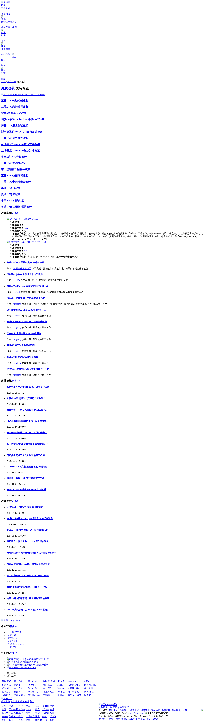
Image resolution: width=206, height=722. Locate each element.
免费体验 (5, 49)
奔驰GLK (6, 125)
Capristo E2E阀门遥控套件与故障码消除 (27, 466)
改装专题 (11, 81)
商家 (3, 32)
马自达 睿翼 (20, 695)
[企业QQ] (150, 713)
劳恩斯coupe (34, 695)
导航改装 (15, 194)
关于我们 (134, 710)
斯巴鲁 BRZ (73, 692)
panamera (72, 681)
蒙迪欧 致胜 (90, 688)
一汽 (44, 720)
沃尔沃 (53, 716)
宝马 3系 (6, 688)
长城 (20, 720)
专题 (8, 8)
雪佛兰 (5, 713)
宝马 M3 (47, 688)
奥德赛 (60, 695)
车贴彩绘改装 (22, 169)
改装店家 (15, 701)
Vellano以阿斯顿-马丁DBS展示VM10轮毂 (27, 609)
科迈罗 (87, 695)
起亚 (11, 720)
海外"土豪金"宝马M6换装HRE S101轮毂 (27, 587)
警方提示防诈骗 (179, 710)
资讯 (3, 19)
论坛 (3, 65)
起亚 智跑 (12, 647)
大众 (4, 706)
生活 (14, 27)
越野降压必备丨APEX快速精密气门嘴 (25, 478)
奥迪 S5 (32, 685)
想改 (8, 14)
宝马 (37, 706)
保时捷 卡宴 (49, 681)
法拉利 (5, 716)
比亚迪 (45, 713)
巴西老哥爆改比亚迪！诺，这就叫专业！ (27, 432)
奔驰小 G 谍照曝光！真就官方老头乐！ (26, 398)
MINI (60, 685)
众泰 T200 (12, 641)
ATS (26, 251)
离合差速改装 (35, 131)
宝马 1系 (32, 688)
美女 (3, 70)
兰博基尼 (30, 716)
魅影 (3, 78)
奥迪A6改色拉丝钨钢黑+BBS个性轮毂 (25, 262)
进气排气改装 (20, 138)
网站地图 (155, 710)
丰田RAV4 (7, 200)
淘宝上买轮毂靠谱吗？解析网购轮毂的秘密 (28, 598)
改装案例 (5, 701)
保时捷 (45, 706)
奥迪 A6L (47, 685)
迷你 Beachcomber (16, 644)
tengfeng (17, 304)
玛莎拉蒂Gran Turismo (14, 119)
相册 (3, 14)
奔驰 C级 (18, 681)
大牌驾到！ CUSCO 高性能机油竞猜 (25, 507)
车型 (3, 8)
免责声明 (166, 710)
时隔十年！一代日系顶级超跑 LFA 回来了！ (28, 410)
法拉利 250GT (14, 632)
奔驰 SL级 (6, 681)
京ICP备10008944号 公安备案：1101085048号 (138, 719)
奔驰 (20, 706)
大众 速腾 (33, 692)
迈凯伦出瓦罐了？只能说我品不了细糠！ (27, 455)
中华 (28, 720)
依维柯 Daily (13, 638)
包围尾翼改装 (20, 175)
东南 (52, 713)
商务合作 (5, 54)
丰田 (4, 709)
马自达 (21, 709)
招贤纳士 (145, 710)
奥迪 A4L (6, 685)
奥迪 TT (18, 685)
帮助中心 (113, 710)
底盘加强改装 (20, 125)
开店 (3, 41)
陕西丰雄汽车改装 (22, 268)
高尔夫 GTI (48, 692)
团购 (3, 46)
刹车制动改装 (18, 113)
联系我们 (124, 710)
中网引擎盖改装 (21, 181)
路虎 (37, 716)
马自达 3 (6, 695)
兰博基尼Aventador (12, 144)
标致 (37, 713)
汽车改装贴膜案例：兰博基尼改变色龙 (26, 298)
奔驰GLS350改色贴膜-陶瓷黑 (21, 345)
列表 (3, 35)
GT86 (86, 681)
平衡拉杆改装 (36, 119)
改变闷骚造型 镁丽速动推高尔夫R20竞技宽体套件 (31, 553)
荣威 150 (11, 635)
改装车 (4, 27)
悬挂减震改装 (20, 106)
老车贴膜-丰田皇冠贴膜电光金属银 (24, 333)
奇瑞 (52, 720)
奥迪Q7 (5, 188)
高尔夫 (17, 692)
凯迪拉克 (13, 716)
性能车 (4, 22)
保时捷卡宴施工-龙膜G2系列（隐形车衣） (27, 310)
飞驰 (26, 227)
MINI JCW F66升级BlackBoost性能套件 (26, 489)
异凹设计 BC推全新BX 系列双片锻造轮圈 (27, 530)
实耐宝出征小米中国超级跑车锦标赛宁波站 (28, 387)
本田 (28, 706)
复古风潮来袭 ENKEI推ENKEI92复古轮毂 (28, 575)
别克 (28, 713)
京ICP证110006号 (107, 719)
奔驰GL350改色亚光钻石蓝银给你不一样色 (28, 369)
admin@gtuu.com (136, 713)
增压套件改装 (32, 144)
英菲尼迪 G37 (74, 695)
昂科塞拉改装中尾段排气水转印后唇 (25, 274)
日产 (37, 709)
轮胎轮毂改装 (20, 100)
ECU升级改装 (19, 156)
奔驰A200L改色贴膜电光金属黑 (22, 357)
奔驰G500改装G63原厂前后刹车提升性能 (27, 321)
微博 (3, 59)
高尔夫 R (6, 692)
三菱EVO (6, 100)
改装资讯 (24, 701)
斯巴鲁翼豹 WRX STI (14, 131)
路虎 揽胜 (89, 692)
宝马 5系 (18, 688)
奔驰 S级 (32, 681)
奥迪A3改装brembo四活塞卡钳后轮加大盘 (27, 286)
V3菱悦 (46, 695)
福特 (52, 706)
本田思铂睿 (7, 169)
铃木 (44, 716)
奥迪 (11, 706)
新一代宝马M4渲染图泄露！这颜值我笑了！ (28, 444)
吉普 (20, 716)
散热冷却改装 (32, 150)
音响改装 (15, 188)
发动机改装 (19, 163)
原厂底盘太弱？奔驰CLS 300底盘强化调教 (28, 541)
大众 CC (61, 692)
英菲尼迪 (13, 713)
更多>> (16, 212)
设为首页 (103, 710)
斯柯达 (38, 720)
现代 (20, 713)
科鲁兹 (60, 688)
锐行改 (16, 280)
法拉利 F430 (90, 685)
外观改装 (8, 88)
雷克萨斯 (13, 709)
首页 (3, 81)
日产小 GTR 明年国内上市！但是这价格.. (27, 421)
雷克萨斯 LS (74, 685)
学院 (10, 22)
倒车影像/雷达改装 (21, 206)
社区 (14, 56)
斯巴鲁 (45, 709)
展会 (10, 27)
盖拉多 (60, 681)
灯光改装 (18, 200)
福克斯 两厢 (73, 688)
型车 (3, 73)
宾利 (4, 720)
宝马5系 (6, 113)
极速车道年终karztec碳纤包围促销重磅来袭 (28, 564)
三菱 (52, 709)
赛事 (14, 22)
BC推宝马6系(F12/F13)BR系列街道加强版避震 (30, 518)
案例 (3, 5)
